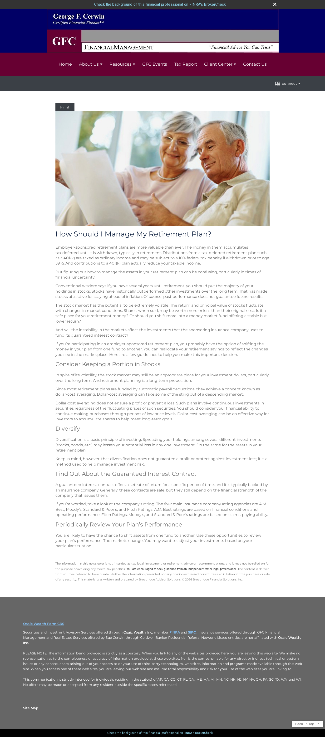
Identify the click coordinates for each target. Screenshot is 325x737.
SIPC (192, 632)
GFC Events (154, 64)
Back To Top (305, 724)
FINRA (174, 632)
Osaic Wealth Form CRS (43, 624)
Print (65, 107)
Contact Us (255, 64)
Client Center (218, 64)
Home (65, 64)
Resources (120, 64)
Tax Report (185, 64)
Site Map (30, 708)
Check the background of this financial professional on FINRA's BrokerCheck (160, 4)
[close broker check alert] (275, 4)
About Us (89, 64)
